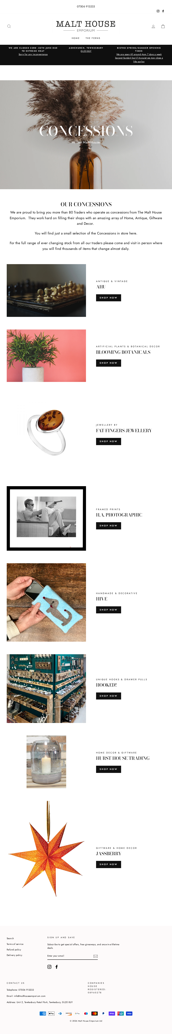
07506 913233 (86, 6)
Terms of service (15, 944)
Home (76, 38)
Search (10, 938)
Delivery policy (14, 955)
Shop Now (109, 297)
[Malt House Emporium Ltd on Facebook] (57, 967)
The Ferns (93, 38)
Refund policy (14, 949)
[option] (33, 51)
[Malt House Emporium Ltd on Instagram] (49, 967)
